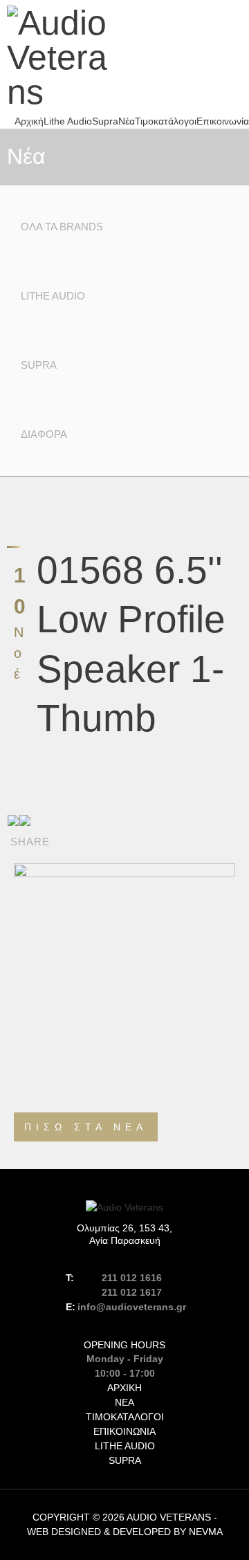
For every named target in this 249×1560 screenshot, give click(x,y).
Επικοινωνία (222, 121)
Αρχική (29, 121)
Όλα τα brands (62, 226)
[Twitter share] (24, 820)
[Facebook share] (13, 820)
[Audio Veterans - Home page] (62, 57)
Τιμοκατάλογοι (165, 121)
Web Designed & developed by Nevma (125, 1531)
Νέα (126, 121)
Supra (105, 121)
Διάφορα (44, 434)
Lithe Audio (68, 121)
